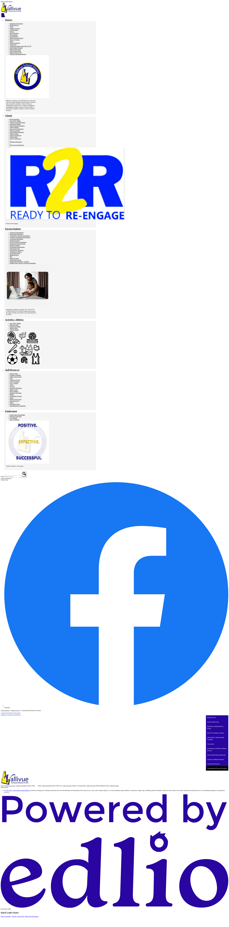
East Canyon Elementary (17, 129)
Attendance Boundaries (16, 23)
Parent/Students (5, 710)
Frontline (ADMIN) (15, 375)
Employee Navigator (15, 393)
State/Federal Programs (16, 48)
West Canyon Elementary (17, 145)
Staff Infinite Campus (16, 396)
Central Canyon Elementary (17, 122)
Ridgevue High (14, 134)
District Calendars (15, 245)
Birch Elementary (15, 119)
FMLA (12, 402)
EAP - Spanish (14, 383)
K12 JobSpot (13, 418)
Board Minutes (14, 36)
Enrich (11, 398)
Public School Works (16, 377)
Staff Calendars (14, 391)
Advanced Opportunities (17, 232)
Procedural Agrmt (15, 404)
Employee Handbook (16, 388)
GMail (11, 385)
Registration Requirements (17, 247)
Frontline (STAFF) (15, 380)
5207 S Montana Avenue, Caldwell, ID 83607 (14, 786)
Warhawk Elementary (16, 142)
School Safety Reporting (17, 250)
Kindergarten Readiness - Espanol (19, 261)
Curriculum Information (16, 239)
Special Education (15, 253)
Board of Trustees (15, 40)
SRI (11, 257)
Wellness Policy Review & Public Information (23, 263)
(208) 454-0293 (67, 786)
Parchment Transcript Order (17, 244)
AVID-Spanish (14, 30)
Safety (11, 41)
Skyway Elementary (15, 138)
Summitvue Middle (15, 124)
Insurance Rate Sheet (16, 416)
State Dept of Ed (14, 401)
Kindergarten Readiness (16, 234)
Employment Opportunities (17, 415)
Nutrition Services (15, 28)
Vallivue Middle (14, 127)
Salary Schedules (14, 381)
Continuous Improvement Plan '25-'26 (20, 46)
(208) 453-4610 (91, 786)
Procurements (13, 35)
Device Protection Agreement (18, 242)
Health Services (14, 25)
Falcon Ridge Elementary (17, 132)
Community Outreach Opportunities (20, 236)
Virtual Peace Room (15, 260)
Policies (12, 31)
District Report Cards (16, 52)
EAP (11, 378)
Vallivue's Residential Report (18, 54)
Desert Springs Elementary (17, 126)
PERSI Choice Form (15, 399)
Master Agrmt (13, 390)
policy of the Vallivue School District (19, 790)
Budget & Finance (15, 43)
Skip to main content (6, 1)
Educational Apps (15, 248)
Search (3, 476)
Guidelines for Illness (16, 252)
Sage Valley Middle (15, 121)
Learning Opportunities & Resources (20, 237)
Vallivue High (14, 137)
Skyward (12, 386)
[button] (8, 20)
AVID (11, 27)
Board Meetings (14, 33)
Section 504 (13, 44)
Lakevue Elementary (15, 135)
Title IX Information (15, 51)
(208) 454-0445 (46, 786)
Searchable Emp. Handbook (18, 406)
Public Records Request (16, 38)
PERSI (12, 394)
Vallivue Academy (15, 130)
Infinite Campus (14, 258)
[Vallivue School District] (11, 7)
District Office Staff (15, 49)
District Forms (14, 373)
